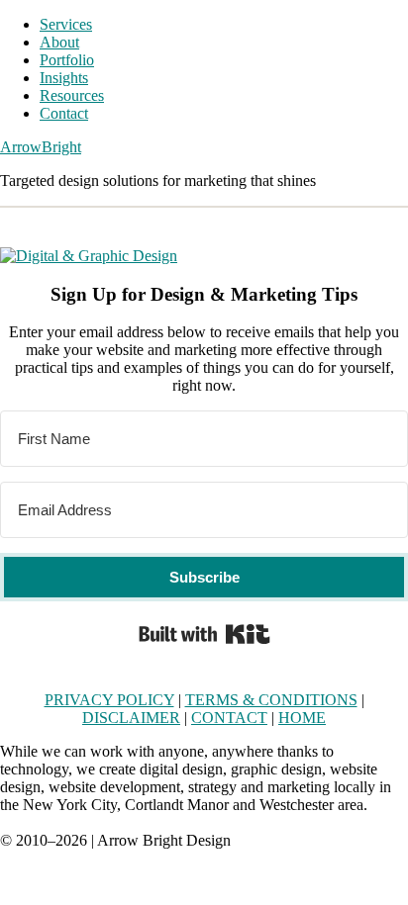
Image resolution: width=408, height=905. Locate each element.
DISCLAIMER (131, 717)
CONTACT (229, 717)
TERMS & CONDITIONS (271, 699)
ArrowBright (40, 146)
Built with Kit (204, 634)
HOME (302, 717)
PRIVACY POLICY (109, 699)
